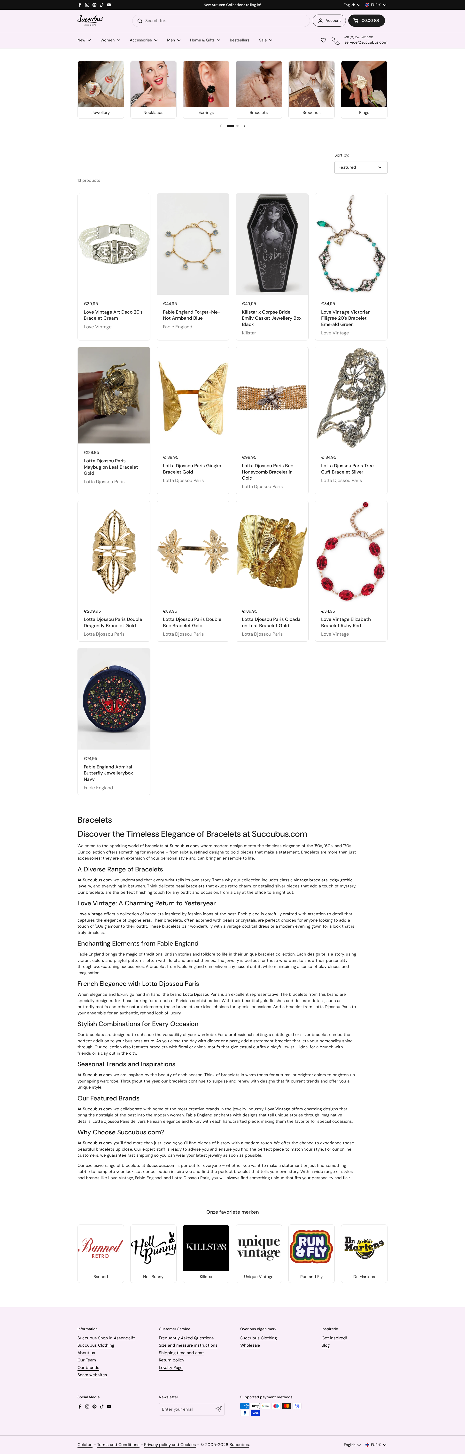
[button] (366, 21)
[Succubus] (90, 20)
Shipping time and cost (181, 1352)
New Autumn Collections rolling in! (232, 5)
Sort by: (341, 155)
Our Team (87, 1360)
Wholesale (250, 1345)
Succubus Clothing (96, 1345)
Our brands (88, 1367)
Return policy (171, 1360)
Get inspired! (334, 1338)
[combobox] (221, 21)
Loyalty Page (171, 1367)
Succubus (239, 1444)
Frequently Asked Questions (186, 1338)
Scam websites (92, 1374)
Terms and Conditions (118, 1444)
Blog (326, 1345)
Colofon (85, 1444)
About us (86, 1352)
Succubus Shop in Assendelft (106, 1338)
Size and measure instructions (188, 1345)
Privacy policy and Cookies (170, 1444)
